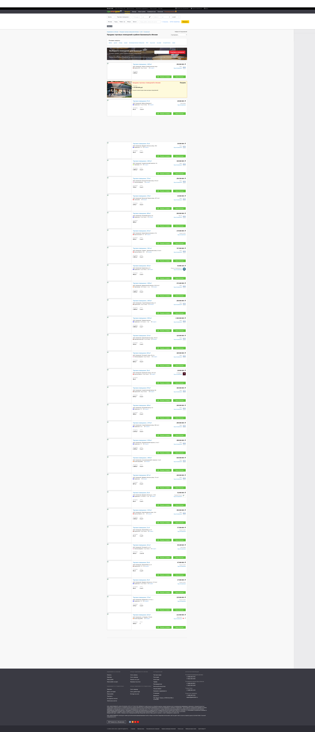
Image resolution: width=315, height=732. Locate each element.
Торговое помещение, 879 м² (142, 388)
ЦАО (134, 66)
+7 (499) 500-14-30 (190, 690)
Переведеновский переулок (148, 442)
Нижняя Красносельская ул (148, 233)
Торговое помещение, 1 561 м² (142, 248)
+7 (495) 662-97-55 (190, 676)
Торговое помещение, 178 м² (142, 196)
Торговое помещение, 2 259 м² (142, 440)
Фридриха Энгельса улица (148, 145)
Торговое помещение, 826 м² (142, 353)
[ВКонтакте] (130, 722)
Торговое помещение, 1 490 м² (142, 457)
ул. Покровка (145, 617)
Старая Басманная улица (148, 303)
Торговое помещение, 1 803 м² (142, 161)
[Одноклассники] (133, 722)
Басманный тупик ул (146, 372)
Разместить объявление (117, 722)
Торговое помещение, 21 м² (141, 527)
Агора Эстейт (182, 233)
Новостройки (141, 11)
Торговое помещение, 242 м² (142, 231)
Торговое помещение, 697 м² (142, 475)
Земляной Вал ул (146, 529)
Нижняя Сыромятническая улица (149, 66)
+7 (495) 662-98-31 (190, 683)
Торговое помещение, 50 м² (141, 562)
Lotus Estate (183, 103)
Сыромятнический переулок (148, 163)
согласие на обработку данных (186, 715)
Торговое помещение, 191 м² (142, 545)
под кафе (159, 42)
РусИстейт (179, 617)
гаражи (125, 42)
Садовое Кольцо (178, 495)
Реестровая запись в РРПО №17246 (170, 711)
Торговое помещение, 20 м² (141, 492)
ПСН (147, 42)
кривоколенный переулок (148, 285)
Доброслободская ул (146, 103)
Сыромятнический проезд (148, 390)
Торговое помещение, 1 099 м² (142, 283)
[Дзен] (138, 722)
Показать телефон (165, 76)
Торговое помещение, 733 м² (142, 178)
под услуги (152, 42)
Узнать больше (179, 76)
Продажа (127, 11)
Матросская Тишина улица (148, 198)
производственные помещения (136, 42)
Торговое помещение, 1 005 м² (142, 64)
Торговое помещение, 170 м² (142, 597)
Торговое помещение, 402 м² (142, 265)
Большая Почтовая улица (148, 180)
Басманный (138, 66)
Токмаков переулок (146, 320)
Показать (185, 21)
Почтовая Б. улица (146, 355)
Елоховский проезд (146, 215)
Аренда (134, 11)
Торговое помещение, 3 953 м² (142, 318)
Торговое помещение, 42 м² (141, 143)
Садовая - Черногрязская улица (149, 250)
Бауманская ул (145, 268)
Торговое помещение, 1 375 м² (142, 423)
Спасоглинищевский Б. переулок (149, 460)
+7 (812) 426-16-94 (190, 678)
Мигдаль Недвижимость (176, 268)
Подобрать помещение (177, 52)
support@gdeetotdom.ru (192, 697)
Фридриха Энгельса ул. (147, 495)
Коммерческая (151, 11)
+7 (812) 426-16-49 (190, 685)
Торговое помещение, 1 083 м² (142, 300)
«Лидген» (124, 711)
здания (115, 42)
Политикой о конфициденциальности (175, 57)
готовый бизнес (167, 42)
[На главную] (115, 11)
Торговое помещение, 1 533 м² (142, 510)
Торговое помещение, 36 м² (141, 370)
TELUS (180, 215)
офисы (110, 42)
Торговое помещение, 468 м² (142, 213)
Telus (180, 66)
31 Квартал (179, 372)
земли (173, 42)
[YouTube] (135, 722)
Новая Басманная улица (147, 337)
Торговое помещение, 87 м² (141, 101)
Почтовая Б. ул (145, 547)
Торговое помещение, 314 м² (142, 335)
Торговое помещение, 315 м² (142, 615)
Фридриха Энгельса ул (147, 582)
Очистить (165, 21)
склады (120, 42)
